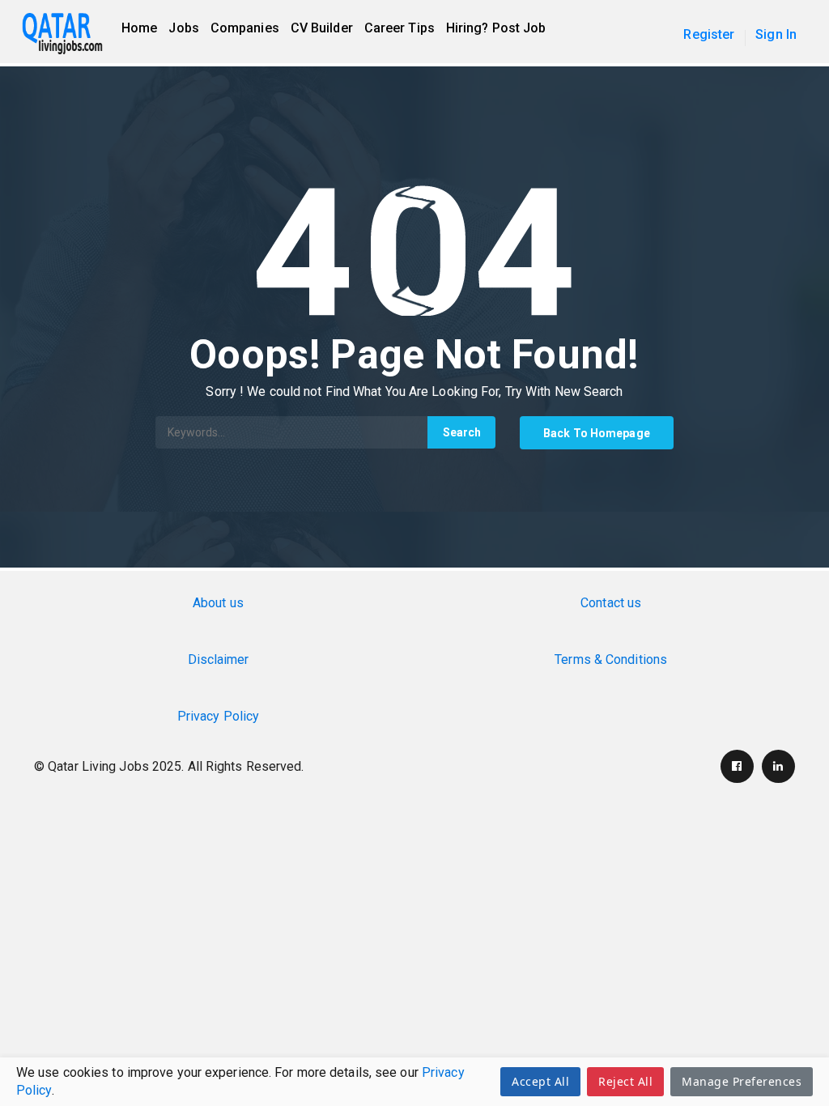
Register (708, 34)
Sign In (776, 34)
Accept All (540, 1081)
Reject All (625, 1081)
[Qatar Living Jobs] (70, 34)
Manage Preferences (741, 1081)
